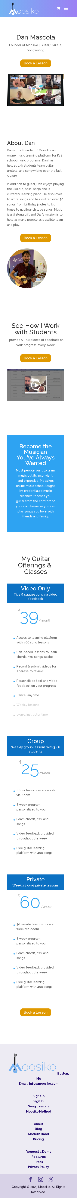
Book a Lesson (35, 63)
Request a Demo (38, 1151)
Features (39, 1156)
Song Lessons (38, 1106)
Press (38, 1162)
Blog (38, 1129)
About (38, 1124)
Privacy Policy (38, 1167)
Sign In (38, 1101)
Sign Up (38, 1096)
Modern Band (38, 1134)
